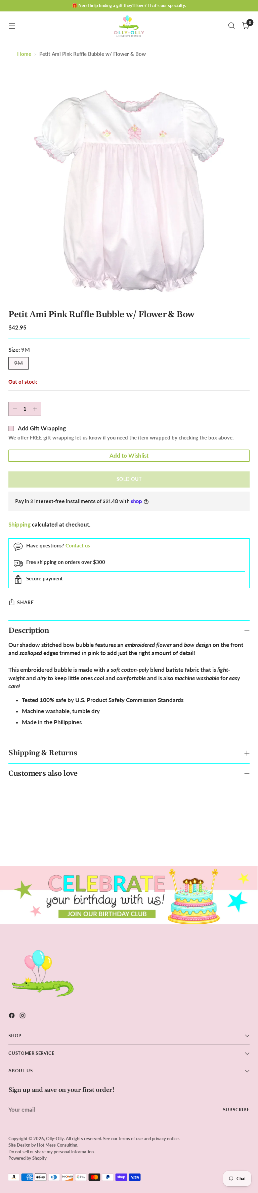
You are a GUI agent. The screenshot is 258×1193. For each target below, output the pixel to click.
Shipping (19, 524)
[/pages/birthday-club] (129, 895)
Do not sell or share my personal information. (51, 1151)
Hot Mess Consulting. (57, 1145)
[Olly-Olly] (129, 25)
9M (18, 363)
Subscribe (236, 1109)
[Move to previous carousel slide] (228, 843)
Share (25, 602)
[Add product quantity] (35, 409)
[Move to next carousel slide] (244, 843)
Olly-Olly (55, 1138)
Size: (19, 349)
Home (24, 54)
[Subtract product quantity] (15, 409)
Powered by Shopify (27, 1158)
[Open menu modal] (12, 26)
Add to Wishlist (129, 455)
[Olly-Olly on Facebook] (12, 1016)
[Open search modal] (232, 26)
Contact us (78, 545)
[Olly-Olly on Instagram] (23, 1016)
